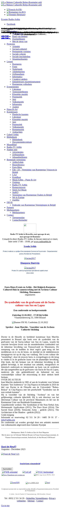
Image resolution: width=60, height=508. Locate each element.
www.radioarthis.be (42, 241)
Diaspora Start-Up (30, 263)
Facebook (11, 24)
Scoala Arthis (30, 246)
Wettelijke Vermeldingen (37, 498)
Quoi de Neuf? (8, 447)
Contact (39, 501)
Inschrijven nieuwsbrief (30, 464)
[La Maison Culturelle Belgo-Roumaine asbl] (21, 3)
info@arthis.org (8, 420)
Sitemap (31, 501)
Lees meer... (5, 38)
